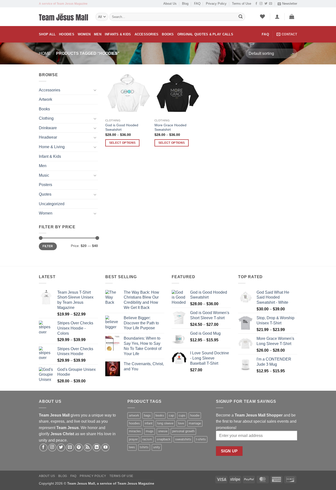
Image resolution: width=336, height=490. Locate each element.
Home (45, 53)
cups (182, 415)
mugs (149, 431)
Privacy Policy (216, 3)
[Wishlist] (262, 16)
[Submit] (240, 17)
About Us (170, 3)
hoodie (194, 415)
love (181, 423)
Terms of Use (241, 3)
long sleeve (165, 423)
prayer (133, 439)
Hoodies (66, 34)
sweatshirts (183, 439)
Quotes (45, 194)
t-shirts (201, 439)
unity (156, 447)
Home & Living (52, 147)
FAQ (197, 3)
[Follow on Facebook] (256, 3)
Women (84, 34)
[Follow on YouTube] (105, 448)
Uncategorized (51, 204)
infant (149, 423)
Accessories (147, 34)
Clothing (46, 118)
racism (147, 439)
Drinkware (48, 128)
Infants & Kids (118, 34)
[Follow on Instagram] (261, 3)
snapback (163, 439)
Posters (45, 185)
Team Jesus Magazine (135, 483)
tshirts (144, 447)
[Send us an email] (270, 3)
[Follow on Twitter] (265, 3)
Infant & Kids (50, 156)
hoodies (134, 423)
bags (147, 415)
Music (44, 175)
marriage (195, 423)
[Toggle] (95, 90)
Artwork (45, 99)
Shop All (47, 34)
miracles (135, 431)
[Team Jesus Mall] (63, 17)
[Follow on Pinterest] (79, 448)
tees (132, 447)
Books (168, 34)
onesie (163, 431)
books (159, 415)
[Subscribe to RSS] (88, 448)
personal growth (183, 431)
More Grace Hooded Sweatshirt (170, 127)
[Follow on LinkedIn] (96, 448)
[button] (287, 3)
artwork (134, 415)
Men (97, 34)
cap (171, 415)
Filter (48, 246)
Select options (122, 142)
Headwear (48, 137)
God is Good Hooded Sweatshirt (121, 127)
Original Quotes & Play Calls (205, 34)
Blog (185, 3)
